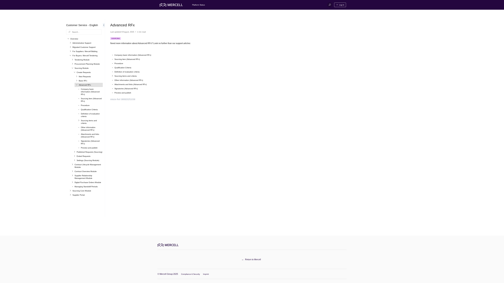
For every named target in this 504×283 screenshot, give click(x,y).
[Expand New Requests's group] (77, 76)
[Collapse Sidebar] (104, 118)
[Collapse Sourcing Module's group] (72, 68)
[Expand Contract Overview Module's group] (72, 171)
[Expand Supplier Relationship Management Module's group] (72, 175)
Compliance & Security (190, 274)
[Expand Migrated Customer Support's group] (70, 47)
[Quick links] (171, 4)
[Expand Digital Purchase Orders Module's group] (72, 182)
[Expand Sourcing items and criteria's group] (79, 120)
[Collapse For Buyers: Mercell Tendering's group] (70, 55)
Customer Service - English (82, 25)
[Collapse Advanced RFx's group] (77, 85)
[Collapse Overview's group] (68, 39)
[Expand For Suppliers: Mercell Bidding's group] (70, 51)
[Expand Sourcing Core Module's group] (70, 191)
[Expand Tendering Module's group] (72, 60)
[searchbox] (84, 32)
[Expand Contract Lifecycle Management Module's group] (72, 164)
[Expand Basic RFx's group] (77, 81)
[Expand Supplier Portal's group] (70, 195)
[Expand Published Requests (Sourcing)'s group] (74, 152)
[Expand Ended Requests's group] (74, 156)
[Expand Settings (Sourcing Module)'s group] (74, 160)
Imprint (206, 274)
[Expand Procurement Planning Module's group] (72, 64)
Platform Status (198, 5)
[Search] (329, 4)
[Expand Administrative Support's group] (70, 43)
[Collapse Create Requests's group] (74, 72)
